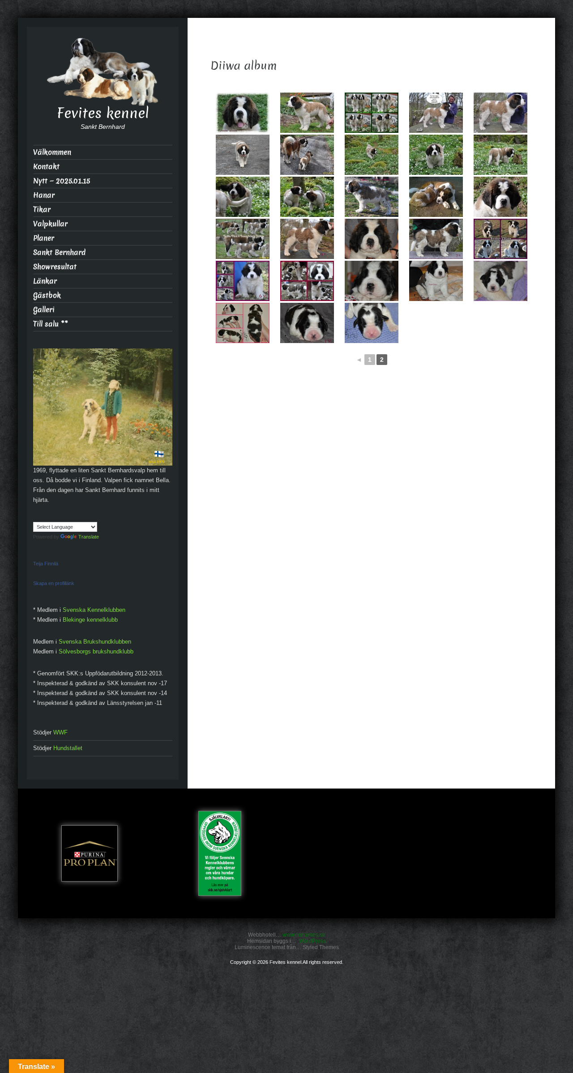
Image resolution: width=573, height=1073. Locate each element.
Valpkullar (50, 224)
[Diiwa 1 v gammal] (307, 323)
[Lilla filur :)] (242, 197)
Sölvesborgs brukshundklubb (96, 651)
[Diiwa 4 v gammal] (371, 281)
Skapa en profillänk (53, 583)
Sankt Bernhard (59, 252)
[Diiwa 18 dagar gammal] (500, 281)
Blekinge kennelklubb (90, 619)
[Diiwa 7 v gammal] (436, 239)
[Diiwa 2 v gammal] (242, 323)
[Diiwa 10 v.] (371, 197)
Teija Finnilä (45, 563)
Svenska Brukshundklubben (95, 641)
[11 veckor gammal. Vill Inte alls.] (436, 113)
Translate (88, 536)
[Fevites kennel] (103, 71)
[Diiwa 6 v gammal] (242, 281)
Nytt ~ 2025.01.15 (61, 181)
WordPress (312, 941)
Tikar (42, 209)
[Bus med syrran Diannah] (307, 197)
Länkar (45, 281)
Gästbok (47, 295)
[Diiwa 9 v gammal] (307, 239)
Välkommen (52, 152)
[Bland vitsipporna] (371, 155)
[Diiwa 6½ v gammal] (500, 239)
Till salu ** (50, 324)
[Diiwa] (500, 197)
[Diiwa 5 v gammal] (307, 281)
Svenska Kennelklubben (94, 609)
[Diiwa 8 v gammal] (371, 239)
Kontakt (46, 166)
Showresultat (55, 266)
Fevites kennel (103, 113)
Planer (43, 238)
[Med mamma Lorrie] (307, 155)
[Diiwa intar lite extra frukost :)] (436, 197)
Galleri (44, 309)
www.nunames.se (303, 935)
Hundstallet (67, 748)
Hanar (44, 195)
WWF (60, 732)
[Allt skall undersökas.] (500, 155)
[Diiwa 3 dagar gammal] (371, 323)
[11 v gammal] (500, 113)
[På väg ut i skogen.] (242, 155)
